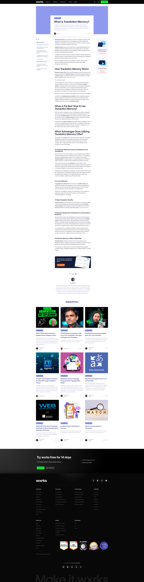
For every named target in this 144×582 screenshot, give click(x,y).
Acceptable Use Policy (41, 509)
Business (96, 506)
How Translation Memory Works (43, 44)
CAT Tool (38, 543)
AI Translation (39, 540)
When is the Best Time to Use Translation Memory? (42, 48)
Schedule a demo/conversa (56, 468)
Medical (95, 499)
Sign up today (61, 265)
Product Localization (79, 504)
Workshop (38, 525)
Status (76, 528)
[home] (39, 2)
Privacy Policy (39, 502)
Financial (96, 492)
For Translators (58, 492)
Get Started (102, 53)
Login (98, 1)
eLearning (96, 509)
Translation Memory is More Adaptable (42, 69)
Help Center (38, 528)
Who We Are (38, 492)
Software (96, 502)
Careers (37, 497)
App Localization (78, 497)
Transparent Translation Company (60, 531)
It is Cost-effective (40, 59)
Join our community (102, 71)
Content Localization (79, 492)
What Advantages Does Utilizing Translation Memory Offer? (42, 51)
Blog (37, 523)
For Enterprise (58, 494)
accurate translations (83, 207)
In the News (38, 499)
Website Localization (79, 494)
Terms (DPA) (38, 506)
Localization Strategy (59, 525)
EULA (37, 514)
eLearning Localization (79, 502)
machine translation (70, 77)
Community (38, 530)
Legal (95, 497)
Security (37, 535)
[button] (48, 2)
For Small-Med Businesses (61, 502)
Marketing (96, 494)
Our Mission (38, 494)
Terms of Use (39, 504)
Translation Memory (40, 538)
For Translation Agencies (60, 499)
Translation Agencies (59, 534)
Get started (104, 1)
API (75, 523)
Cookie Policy (39, 511)
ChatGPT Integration (59, 504)
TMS (37, 548)
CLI (75, 525)
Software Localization (60, 523)
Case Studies (39, 533)
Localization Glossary (79, 499)
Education (96, 504)
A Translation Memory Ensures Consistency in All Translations (42, 56)
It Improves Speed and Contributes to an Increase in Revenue (42, 65)
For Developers (58, 497)
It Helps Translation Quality (42, 61)
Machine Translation (40, 545)
